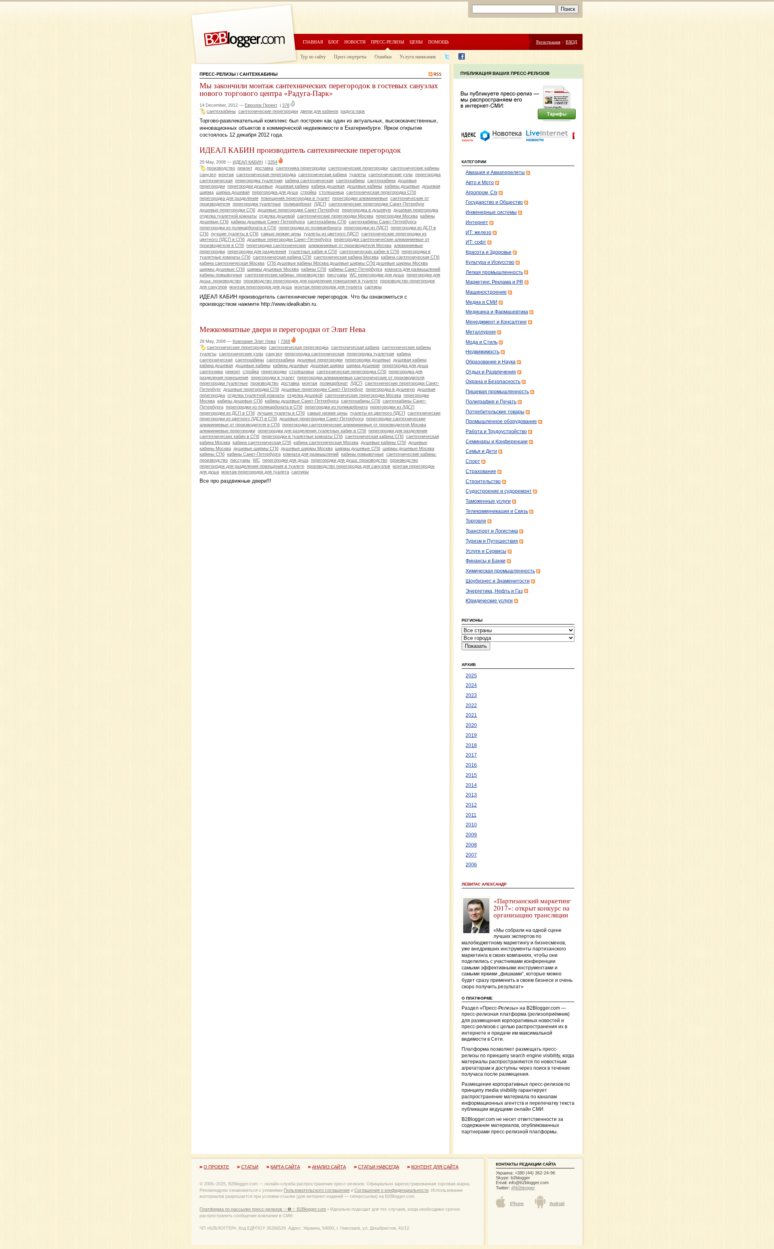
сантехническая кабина (322, 174)
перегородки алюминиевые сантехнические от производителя (360, 377)
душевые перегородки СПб (227, 209)
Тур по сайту (313, 56)
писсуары (337, 274)
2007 (471, 855)
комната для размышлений (412, 269)
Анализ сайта (329, 1166)
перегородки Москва (397, 216)
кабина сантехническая (309, 180)
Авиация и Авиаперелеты (495, 172)
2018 (471, 745)
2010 (471, 824)
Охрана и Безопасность (493, 381)
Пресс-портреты (350, 56)
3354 (272, 162)
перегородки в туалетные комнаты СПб (302, 436)
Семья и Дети (481, 451)
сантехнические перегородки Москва (335, 216)
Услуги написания (417, 56)
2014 (471, 785)
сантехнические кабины (414, 168)
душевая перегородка (415, 209)
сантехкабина (381, 180)
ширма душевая (233, 192)
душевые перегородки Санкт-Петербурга (289, 239)
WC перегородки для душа (377, 274)
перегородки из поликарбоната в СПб (238, 227)
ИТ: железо (478, 232)
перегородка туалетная (259, 180)
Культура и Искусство (490, 262)
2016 (471, 765)
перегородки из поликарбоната (310, 227)
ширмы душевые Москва (273, 269)
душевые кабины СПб (383, 442)
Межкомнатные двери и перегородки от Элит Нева (282, 329)
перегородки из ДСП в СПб (227, 413)
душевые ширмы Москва (307, 448)
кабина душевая (328, 186)
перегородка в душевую (366, 209)
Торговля (476, 521)
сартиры (373, 286)
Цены (416, 42)
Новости (355, 42)
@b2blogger (523, 1187)
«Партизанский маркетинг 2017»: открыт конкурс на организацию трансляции (532, 907)
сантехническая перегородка (266, 174)
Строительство (483, 481)
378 (285, 105)
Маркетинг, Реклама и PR (494, 282)
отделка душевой (277, 216)
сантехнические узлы (390, 174)
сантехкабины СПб (326, 221)
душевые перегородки (320, 359)
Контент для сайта (434, 1166)
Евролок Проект (261, 105)
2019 (471, 735)
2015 (471, 775)
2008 (471, 844)
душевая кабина (292, 186)
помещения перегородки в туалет (295, 198)
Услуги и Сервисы (486, 551)
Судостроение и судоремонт (499, 491)
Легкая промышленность (494, 272)
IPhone (517, 1203)
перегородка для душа (275, 192)
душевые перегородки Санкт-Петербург (298, 209)
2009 (471, 834)
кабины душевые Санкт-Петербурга (268, 221)
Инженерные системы (491, 212)
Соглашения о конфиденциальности (391, 1190)
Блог (333, 42)
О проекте (216, 1166)
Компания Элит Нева (254, 341)
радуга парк (353, 111)
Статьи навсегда (378, 1166)
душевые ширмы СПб (256, 448)
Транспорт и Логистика (492, 531)
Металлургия (481, 332)
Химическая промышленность (500, 570)
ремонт (244, 168)
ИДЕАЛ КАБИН (248, 162)
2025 (471, 675)
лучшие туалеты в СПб (234, 233)
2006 (471, 864)
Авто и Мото (480, 182)
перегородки (274, 371)
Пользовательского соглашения (317, 1190)
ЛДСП (320, 203)
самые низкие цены (281, 233)
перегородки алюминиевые (360, 198)
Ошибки (383, 56)
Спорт (473, 461)
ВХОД (571, 42)
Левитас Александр (484, 884)
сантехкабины (221, 111)
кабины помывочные (221, 274)
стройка (308, 192)
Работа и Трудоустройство (496, 431)
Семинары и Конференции (497, 441)
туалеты (357, 174)
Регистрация (548, 42)
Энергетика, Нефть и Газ (494, 591)
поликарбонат (297, 203)
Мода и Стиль (481, 342)
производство (221, 168)
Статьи (249, 1166)
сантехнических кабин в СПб (369, 251)
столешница (331, 192)
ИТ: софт (476, 242)
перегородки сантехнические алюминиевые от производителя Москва (354, 424)
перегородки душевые (250, 186)
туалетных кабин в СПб (313, 251)
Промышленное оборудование (501, 421)
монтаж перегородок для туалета (328, 286)
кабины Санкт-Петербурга (355, 269)
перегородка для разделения (229, 198)
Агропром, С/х (481, 192)
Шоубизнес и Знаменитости (498, 581)
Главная (313, 42)
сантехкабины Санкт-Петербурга (382, 221)
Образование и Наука (491, 361)
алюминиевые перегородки (227, 430)
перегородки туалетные (257, 203)
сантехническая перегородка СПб (381, 192)
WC (256, 460)
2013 (471, 795)
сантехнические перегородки (268, 111)
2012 (471, 805)
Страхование (481, 471)
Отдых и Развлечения (491, 371)
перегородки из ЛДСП (366, 227)
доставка (264, 168)
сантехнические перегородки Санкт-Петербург (376, 203)
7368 (285, 341)
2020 (471, 725)
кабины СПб (313, 269)
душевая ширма (327, 365)
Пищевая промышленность (497, 391)
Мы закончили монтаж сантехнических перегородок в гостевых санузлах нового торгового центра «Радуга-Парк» (319, 89)
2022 (471, 705)
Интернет (477, 222)
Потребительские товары (495, 411)
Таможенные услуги (488, 501)
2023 (471, 695)
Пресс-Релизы (218, 74)
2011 (471, 815)
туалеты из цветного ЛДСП (331, 233)
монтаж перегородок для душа (260, 286)
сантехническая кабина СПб (282, 257)
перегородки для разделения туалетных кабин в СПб (312, 430)
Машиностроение (486, 292)
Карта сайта (285, 1166)
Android (556, 1203)
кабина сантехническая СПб (410, 257)
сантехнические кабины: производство (285, 274)
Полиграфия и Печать (491, 401)
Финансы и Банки (486, 560)
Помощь (438, 42)
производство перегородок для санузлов (348, 466)
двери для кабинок (319, 111)
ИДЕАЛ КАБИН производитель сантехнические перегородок (300, 150)
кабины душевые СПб (239, 400)
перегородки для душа (285, 460)
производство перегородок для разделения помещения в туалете (310, 280)
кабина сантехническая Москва (232, 263)
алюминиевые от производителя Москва (349, 245)
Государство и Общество (494, 202)
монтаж (226, 174)
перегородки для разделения (256, 251)
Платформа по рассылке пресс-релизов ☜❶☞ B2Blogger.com (263, 1209)
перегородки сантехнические (276, 245)
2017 (471, 755)
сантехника (211, 371)
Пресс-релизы (387, 42)
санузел (208, 174)
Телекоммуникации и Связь (497, 511)
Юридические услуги (489, 600)
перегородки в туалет (273, 377)
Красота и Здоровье (489, 252)
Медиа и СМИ (481, 302)
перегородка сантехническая (314, 353)
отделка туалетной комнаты (228, 216)
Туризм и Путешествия (492, 541)
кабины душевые (402, 186)
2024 (471, 685)
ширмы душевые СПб (357, 448)
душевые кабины (364, 186)
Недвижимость (482, 351)
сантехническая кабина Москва (346, 257)
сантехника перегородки (301, 168)
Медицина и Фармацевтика (497, 311)
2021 (471, 715)
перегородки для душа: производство (349, 460)
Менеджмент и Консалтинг (496, 322)
